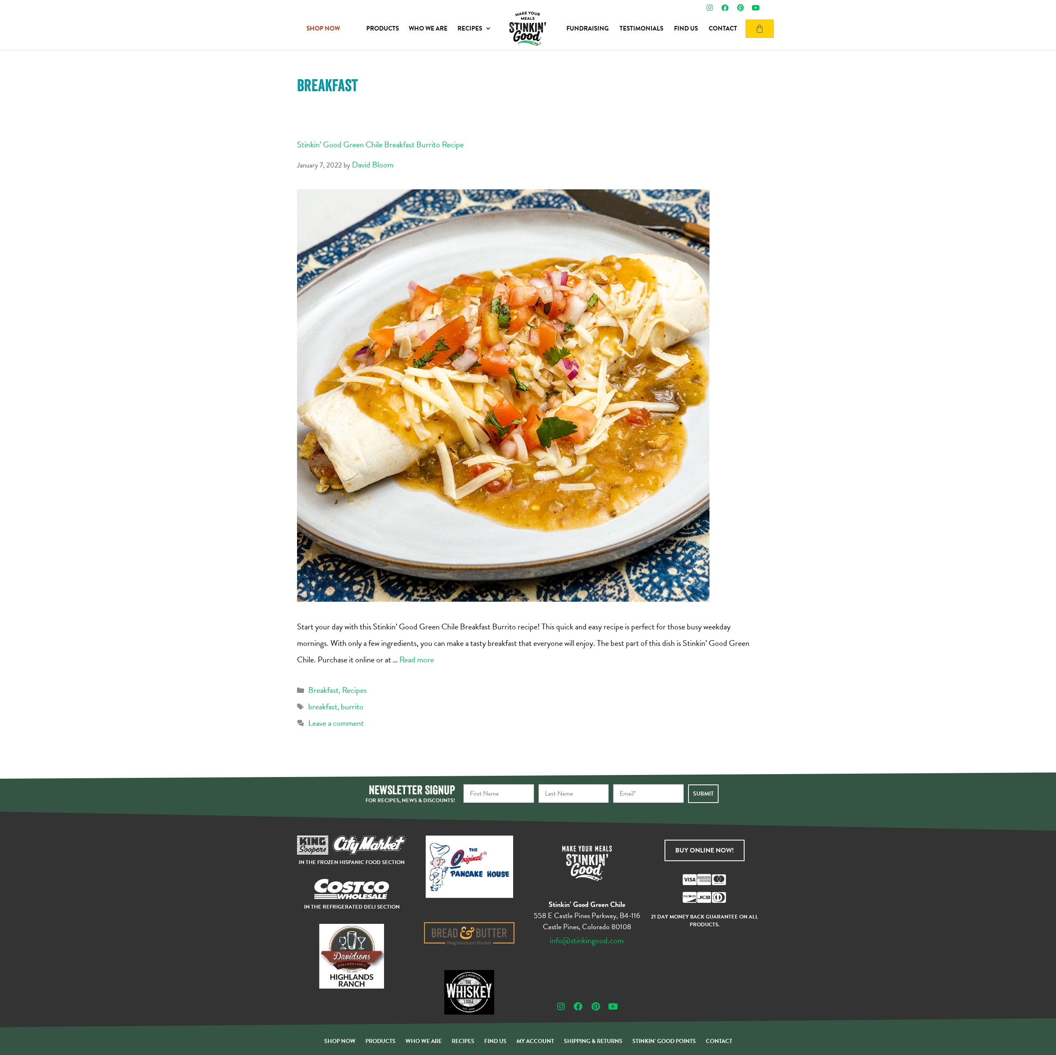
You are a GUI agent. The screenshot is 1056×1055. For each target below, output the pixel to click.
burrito (352, 706)
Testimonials (641, 28)
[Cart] (759, 28)
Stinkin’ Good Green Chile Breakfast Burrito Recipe (380, 144)
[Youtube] (755, 7)
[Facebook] (724, 7)
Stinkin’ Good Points (664, 1041)
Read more (416, 659)
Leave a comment (336, 723)
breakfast (322, 706)
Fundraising (587, 28)
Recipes (469, 28)
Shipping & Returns (593, 1041)
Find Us (686, 28)
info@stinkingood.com (587, 940)
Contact (723, 28)
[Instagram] (709, 7)
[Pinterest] (740, 7)
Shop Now (340, 1041)
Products (382, 28)
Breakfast (323, 690)
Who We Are (428, 28)
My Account (535, 1041)
